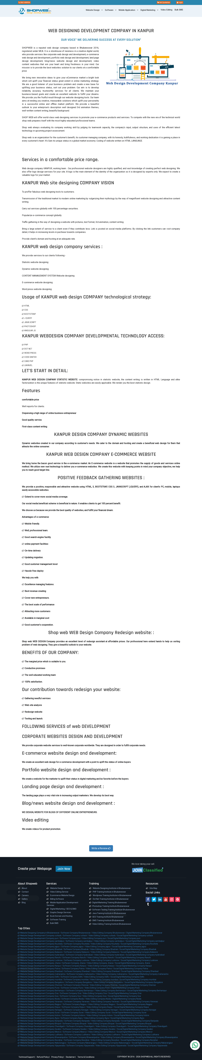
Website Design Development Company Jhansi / (41, 963)
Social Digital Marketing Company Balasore (139, 952)
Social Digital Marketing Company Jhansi (132, 963)
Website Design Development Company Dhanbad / (42, 971)
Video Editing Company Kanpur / (102, 966)
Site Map (153, 888)
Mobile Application (127, 10)
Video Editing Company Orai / (95, 993)
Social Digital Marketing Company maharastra (148, 974)
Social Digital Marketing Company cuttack (135, 935)
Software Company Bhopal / (75, 1023)
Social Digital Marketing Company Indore (131, 1015)
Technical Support (26, 1057)
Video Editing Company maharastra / (112, 974)
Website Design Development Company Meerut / (41, 1032)
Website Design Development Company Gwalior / (41, 1029)
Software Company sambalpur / (80, 941)
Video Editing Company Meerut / (102, 1032)
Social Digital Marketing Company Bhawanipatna (157, 1037)
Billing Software (57, 899)
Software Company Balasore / (77, 952)
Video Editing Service (59, 892)
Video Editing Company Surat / (98, 1012)
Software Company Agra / (72, 1018)
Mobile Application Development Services (62, 903)
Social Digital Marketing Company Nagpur (134, 1004)
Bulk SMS (54, 923)
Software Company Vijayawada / (81, 1045)
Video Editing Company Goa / (95, 996)
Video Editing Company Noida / (99, 999)
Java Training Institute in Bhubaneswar (109, 913)
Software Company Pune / (73, 988)
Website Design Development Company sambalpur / (43, 941)
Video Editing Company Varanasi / (106, 1001)
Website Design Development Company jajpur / (40, 946)
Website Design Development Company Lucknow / (42, 960)
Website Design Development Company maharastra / (43, 974)
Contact (25, 892)
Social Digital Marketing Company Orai (124, 993)
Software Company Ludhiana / (78, 1034)
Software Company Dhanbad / (77, 971)
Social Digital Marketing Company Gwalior (135, 1029)
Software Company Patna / (74, 968)
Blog (23, 902)
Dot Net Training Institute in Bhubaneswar (110, 899)
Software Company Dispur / (74, 1007)
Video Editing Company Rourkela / (106, 944)
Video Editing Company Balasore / (106, 952)
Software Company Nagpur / (75, 1004)
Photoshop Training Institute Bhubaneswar (110, 906)
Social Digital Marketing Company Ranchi (133, 957)
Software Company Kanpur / (75, 966)
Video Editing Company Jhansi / (101, 963)
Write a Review (100, 848)
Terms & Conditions (86, 1057)
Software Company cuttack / (75, 935)
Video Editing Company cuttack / (102, 935)
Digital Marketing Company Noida (127, 999)
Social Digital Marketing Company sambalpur (145, 941)
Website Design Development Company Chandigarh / (43, 1026)
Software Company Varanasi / (77, 1001)
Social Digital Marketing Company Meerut (134, 1032)
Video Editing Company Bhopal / (102, 1023)
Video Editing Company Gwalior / (102, 1029)
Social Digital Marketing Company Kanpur (134, 966)
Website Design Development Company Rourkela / (42, 944)
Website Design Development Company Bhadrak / (42, 949)
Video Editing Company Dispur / (100, 1007)
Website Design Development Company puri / (40, 938)
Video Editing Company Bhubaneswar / (109, 933)
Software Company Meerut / (75, 1032)
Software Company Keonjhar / (77, 1040)
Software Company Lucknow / (77, 960)
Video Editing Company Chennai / (104, 985)
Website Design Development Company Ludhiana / (42, 1034)
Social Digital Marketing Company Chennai (137, 985)
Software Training (58, 919)
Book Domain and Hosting (61, 916)
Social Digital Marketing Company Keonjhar (139, 1040)
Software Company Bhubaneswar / (76, 933)
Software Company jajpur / (73, 946)
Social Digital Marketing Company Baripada (139, 1021)
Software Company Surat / (73, 1012)
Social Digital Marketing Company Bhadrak (138, 949)
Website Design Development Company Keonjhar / (42, 1040)
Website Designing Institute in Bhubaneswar (111, 888)
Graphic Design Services (60, 912)
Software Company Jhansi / (74, 963)
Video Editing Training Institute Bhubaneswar (111, 924)
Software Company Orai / (71, 993)
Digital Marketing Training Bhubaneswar (109, 902)
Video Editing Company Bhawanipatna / (118, 1037)
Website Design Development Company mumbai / (42, 979)
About (24, 888)
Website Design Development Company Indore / (41, 1015)
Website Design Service (60, 888)
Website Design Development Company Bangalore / (42, 982)
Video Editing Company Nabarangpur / (115, 1043)
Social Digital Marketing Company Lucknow (139, 960)
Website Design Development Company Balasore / (42, 952)
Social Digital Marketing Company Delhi (127, 977)
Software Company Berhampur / (80, 990)
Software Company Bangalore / (79, 982)
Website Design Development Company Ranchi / (41, 957)
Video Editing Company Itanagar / (105, 1010)
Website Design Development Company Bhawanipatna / (44, 1037)
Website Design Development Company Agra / (40, 1018)
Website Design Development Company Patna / (41, 968)
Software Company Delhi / (72, 977)
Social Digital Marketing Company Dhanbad (139, 971)
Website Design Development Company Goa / (40, 996)
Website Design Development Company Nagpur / (41, 1004)
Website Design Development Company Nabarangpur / (44, 1043)
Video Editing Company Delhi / (97, 977)
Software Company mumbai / (77, 979)
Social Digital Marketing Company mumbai (138, 979)
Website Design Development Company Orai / (40, 993)
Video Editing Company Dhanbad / (106, 971)
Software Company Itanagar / (77, 1010)
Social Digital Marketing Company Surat (129, 1012)
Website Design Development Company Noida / (40, 999)
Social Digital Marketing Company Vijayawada (147, 1045)
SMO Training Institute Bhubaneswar (108, 920)
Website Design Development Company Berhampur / (43, 990)
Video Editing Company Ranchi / (101, 957)
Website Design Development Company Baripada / (42, 1021)
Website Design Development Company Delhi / (40, 977)
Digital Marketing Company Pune (125, 988)
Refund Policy (43, 1057)
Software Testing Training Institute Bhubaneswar (113, 910)
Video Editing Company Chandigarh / (112, 1026)
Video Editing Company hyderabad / (110, 955)
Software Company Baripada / (77, 1021)
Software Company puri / (71, 938)
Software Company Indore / (74, 1015)
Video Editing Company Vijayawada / (112, 1045)
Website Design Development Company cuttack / (41, 935)
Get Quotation (164, 2)
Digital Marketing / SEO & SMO (63, 909)
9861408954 (25, 2)
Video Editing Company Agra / (97, 1018)
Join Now (63, 869)
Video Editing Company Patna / (99, 968)
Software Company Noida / (73, 999)
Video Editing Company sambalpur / (110, 941)
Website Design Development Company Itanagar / (42, 1010)
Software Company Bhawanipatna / (85, 1037)
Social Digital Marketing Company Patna (130, 968)
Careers (25, 895)
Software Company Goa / (71, 996)
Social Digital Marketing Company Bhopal (133, 1023)
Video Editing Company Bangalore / (108, 982)
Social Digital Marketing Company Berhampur (147, 990)
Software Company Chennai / (77, 985)
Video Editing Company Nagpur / (102, 1004)
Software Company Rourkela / (77, 944)
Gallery (24, 899)
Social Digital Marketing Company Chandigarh (147, 1026)
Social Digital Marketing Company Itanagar (138, 1010)
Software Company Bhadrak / (77, 949)
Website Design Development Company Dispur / (41, 1007)
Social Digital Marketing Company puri (124, 938)
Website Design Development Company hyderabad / (43, 955)
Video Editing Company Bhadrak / (105, 949)
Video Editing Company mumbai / (105, 979)
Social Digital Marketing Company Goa (124, 996)
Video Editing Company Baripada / (106, 1021)
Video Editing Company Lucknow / (106, 960)
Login (180, 2)
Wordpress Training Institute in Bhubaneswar (112, 895)
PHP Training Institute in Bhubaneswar (109, 892)
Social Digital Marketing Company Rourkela (139, 944)
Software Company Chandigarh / (81, 1026)
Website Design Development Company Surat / (40, 1012)
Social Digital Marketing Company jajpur (129, 946)
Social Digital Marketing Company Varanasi (139, 1001)
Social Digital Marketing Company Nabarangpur (152, 1043)
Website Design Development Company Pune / (40, 988)
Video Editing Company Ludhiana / (107, 1034)
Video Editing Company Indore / (100, 1015)
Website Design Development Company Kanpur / (41, 966)
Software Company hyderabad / (80, 955)
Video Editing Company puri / (95, 938)
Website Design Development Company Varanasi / (42, 1001)
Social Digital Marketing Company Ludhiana (140, 1034)
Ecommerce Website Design (62, 895)
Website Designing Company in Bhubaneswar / (40, 933)
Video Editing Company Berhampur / (111, 990)
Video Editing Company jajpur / (98, 946)
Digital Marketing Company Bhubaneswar (144, 933)
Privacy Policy (57, 1057)
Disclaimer (70, 1057)
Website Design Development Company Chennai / (42, 985)
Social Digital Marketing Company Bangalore (143, 982)
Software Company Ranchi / (74, 957)
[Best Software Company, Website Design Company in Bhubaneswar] (30, 11)
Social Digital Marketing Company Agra (127, 1018)
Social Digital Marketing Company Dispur (131, 1007)
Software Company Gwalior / (75, 1029)
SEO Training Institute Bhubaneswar (108, 917)
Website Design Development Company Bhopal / (41, 1023)
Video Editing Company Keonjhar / (106, 1040)
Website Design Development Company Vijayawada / (43, 1045)
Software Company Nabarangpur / (83, 1043)
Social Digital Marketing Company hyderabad (145, 955)
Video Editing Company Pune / (98, 988)
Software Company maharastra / (81, 974)
